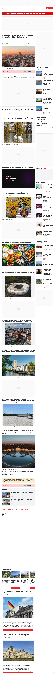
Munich (6, 76)
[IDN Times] (5, 8)
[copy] (33, 71)
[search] (44, 8)
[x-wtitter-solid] (30, 71)
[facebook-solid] (28, 71)
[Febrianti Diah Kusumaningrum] (3, 514)
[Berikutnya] (35, 568)
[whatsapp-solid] (25, 71)
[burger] (52, 10)
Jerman (10, 74)
